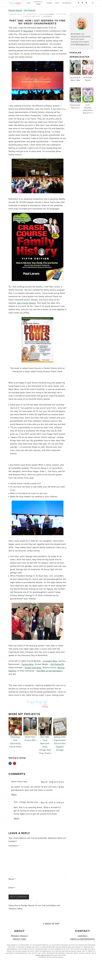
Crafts (57, 3)
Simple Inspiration (33, 667)
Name (12, 879)
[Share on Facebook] (10, 763)
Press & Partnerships (82, 939)
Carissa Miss (28, 664)
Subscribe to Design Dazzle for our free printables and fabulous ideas (34, 907)
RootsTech (28, 31)
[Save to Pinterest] (14, 763)
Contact (83, 936)
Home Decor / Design (38, 3)
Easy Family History (26, 303)
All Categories (66, 3)
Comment (14, 846)
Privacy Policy (19, 936)
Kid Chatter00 (57, 664)
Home (28, 3)
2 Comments (47, 16)
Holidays (49, 3)
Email (12, 887)
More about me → (82, 44)
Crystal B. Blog (50, 661)
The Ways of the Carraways (49, 671)
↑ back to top (51, 924)
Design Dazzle (15, 10)
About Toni (19, 939)
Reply (14, 794)
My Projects (29, 10)
